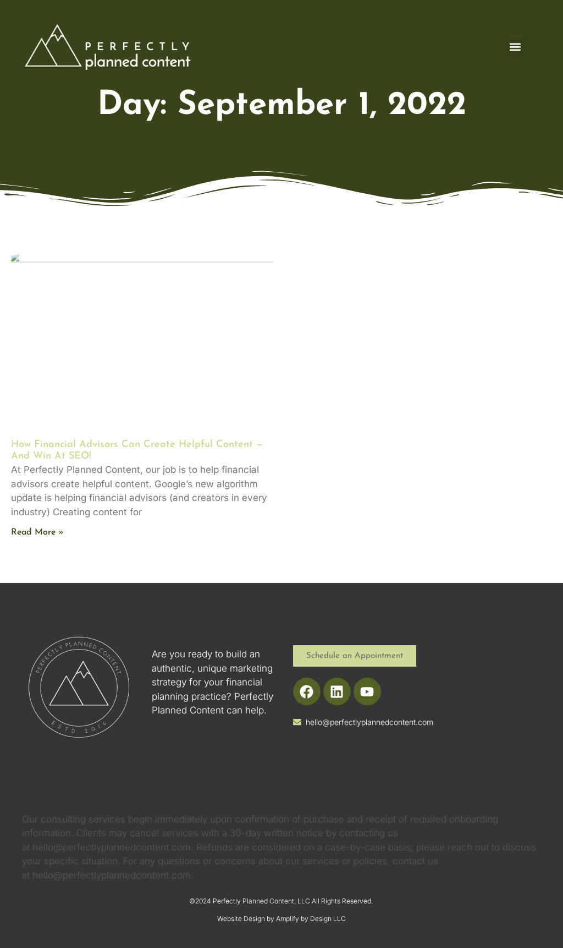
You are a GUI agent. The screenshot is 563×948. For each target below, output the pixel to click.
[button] (515, 47)
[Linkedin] (337, 691)
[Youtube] (367, 691)
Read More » (37, 532)
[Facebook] (307, 691)
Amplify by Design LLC (311, 918)
